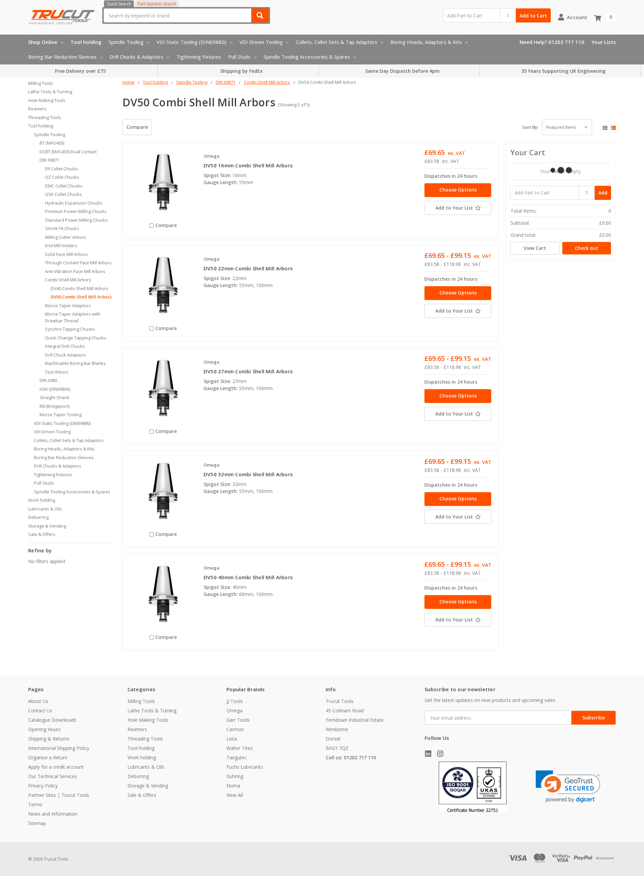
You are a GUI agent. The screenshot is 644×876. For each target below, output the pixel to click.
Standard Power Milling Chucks (76, 220)
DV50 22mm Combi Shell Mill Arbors (248, 268)
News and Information (52, 814)
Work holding (41, 500)
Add (602, 192)
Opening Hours (44, 729)
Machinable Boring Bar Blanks (75, 363)
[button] (568, 787)
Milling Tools (40, 83)
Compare (137, 127)
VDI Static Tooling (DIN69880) (191, 42)
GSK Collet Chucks (63, 194)
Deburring (38, 517)
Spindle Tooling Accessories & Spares (307, 56)
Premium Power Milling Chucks (76, 211)
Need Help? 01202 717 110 (552, 42)
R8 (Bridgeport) (54, 406)
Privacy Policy (43, 785)
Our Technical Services (52, 776)
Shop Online (42, 42)
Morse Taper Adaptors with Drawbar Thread (72, 317)
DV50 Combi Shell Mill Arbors (81, 297)
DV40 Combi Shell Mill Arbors (79, 288)
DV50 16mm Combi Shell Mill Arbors (248, 165)
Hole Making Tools (46, 100)
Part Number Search (157, 4)
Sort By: (530, 127)
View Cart (535, 248)
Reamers (37, 109)
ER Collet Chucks (61, 169)
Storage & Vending (47, 526)
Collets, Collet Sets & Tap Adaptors (336, 42)
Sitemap (37, 823)
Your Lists (603, 42)
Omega (234, 710)
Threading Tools (44, 117)
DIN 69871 (49, 160)
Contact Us (40, 710)
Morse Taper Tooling (61, 415)
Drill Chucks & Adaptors (136, 56)
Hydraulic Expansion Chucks (73, 203)
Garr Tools (238, 720)
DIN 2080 (48, 380)
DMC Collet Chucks (64, 186)
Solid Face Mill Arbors (66, 254)
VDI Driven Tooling (261, 42)
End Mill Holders (61, 245)
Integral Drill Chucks (65, 346)
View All (234, 795)
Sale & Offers (41, 534)
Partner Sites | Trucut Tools (58, 795)
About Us (38, 701)
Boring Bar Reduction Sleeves (62, 56)
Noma (233, 785)
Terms (35, 804)
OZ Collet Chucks (62, 177)
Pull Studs (239, 56)
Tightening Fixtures (198, 56)
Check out (586, 248)
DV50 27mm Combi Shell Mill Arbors (248, 371)
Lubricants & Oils (45, 509)
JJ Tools (234, 701)
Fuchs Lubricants (244, 767)
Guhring (234, 776)
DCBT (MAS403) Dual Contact (68, 152)
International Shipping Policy (58, 748)
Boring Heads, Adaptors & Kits (426, 42)
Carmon (235, 729)
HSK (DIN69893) (55, 389)
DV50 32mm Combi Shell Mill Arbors (248, 474)
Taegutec (236, 757)
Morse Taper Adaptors (68, 306)
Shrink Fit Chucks (62, 228)
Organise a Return (47, 757)
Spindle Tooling (126, 42)
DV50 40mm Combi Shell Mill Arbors (248, 577)
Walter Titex (239, 748)
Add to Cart (533, 15)
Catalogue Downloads (52, 720)
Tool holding (86, 42)
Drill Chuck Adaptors (65, 355)
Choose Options (458, 189)
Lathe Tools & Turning (50, 92)
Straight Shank (54, 397)
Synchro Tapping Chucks (70, 329)
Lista (231, 738)
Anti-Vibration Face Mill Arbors (75, 271)
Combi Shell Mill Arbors (68, 280)
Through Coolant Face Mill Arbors (78, 263)
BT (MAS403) (52, 143)
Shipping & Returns (48, 738)
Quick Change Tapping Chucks (75, 338)
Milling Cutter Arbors (65, 237)
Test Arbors (56, 372)
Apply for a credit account (56, 767)
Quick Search (119, 4)
